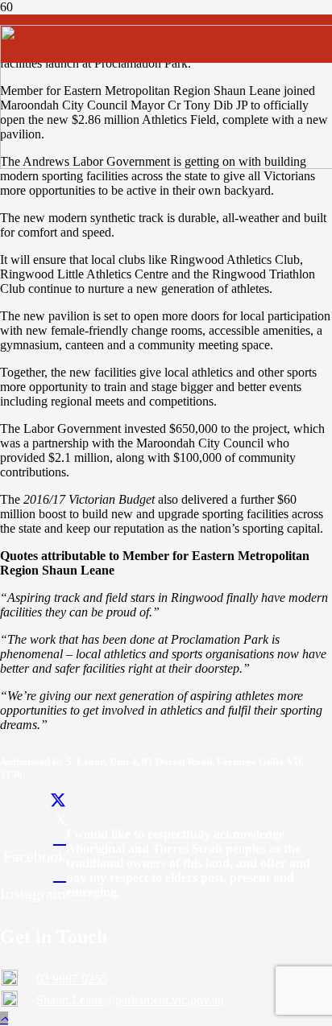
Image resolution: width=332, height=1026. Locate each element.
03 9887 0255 (71, 979)
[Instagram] (59, 875)
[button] (4, 1018)
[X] (58, 801)
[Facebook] (59, 838)
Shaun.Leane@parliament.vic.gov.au (130, 1000)
